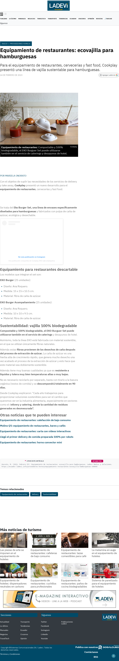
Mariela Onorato (15, 175)
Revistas (99, 18)
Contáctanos (91, 652)
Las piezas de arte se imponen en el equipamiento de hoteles (12, 554)
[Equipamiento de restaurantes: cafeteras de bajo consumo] (44, 540)
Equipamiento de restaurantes (14, 494)
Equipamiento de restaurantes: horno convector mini (31, 442)
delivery (35, 494)
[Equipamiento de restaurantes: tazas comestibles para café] (74, 540)
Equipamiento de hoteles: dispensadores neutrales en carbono (13, 583)
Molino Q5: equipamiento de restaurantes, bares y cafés (33, 425)
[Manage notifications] (113, 656)
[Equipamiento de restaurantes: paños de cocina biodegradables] (74, 570)
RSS (96, 656)
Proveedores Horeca (20, 43)
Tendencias (63, 18)
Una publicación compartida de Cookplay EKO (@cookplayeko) (31, 261)
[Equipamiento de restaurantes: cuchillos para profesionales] (44, 570)
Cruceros (82, 18)
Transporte (52, 18)
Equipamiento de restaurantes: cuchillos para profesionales (43, 583)
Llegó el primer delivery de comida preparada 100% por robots (36, 436)
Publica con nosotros (86, 647)
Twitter (44, 622)
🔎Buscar (108, 18)
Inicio (5, 43)
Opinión (91, 18)
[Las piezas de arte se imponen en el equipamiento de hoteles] (13, 540)
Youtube (44, 638)
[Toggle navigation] (5, 14)
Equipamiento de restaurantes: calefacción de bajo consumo (35, 420)
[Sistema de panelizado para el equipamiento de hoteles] (105, 570)
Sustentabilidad (49, 494)
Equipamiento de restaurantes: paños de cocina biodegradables (74, 583)
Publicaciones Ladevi (67, 623)
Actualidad (4, 622)
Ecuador (73, 18)
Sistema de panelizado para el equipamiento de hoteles (104, 583)
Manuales (22, 18)
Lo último (12, 18)
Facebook (45, 626)
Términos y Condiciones (10, 654)
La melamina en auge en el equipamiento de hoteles (104, 553)
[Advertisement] (100, 188)
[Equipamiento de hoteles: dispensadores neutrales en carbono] (13, 570)
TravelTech (41, 18)
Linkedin (44, 634)
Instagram (45, 630)
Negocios (31, 18)
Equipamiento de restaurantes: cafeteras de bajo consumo (44, 553)
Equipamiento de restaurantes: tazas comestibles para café (73, 553)
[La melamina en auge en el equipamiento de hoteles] (105, 540)
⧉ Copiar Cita (97, 461)
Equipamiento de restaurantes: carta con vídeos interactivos (35, 431)
